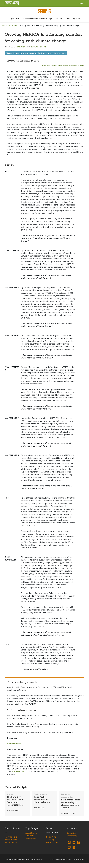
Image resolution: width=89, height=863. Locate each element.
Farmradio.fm (52, 842)
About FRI (29, 835)
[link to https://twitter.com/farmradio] (74, 842)
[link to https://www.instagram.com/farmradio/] (79, 842)
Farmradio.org (11, 837)
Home (5, 25)
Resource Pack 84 (38, 46)
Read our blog (11, 839)
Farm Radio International (63, 860)
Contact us (71, 833)
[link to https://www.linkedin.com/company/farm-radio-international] (74, 847)
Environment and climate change (37, 18)
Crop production (28, 53)
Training (50, 839)
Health (59, 18)
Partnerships (72, 835)
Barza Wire (51, 837)
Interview (13, 25)
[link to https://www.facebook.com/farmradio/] (69, 842)
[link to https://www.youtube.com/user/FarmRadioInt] (69, 847)
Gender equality (73, 18)
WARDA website (14, 743)
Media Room (30, 838)
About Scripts (31, 833)
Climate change (12, 53)
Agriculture (14, 18)
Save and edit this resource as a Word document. (63, 65)
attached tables (18, 771)
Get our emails (11, 842)
